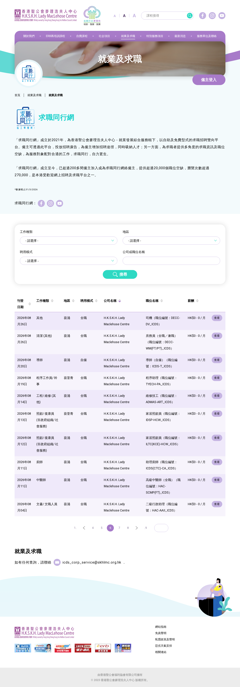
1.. (75, 528)
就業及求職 (34, 95)
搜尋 (123, 274)
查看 (217, 317)
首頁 (17, 95)
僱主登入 (209, 80)
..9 (145, 528)
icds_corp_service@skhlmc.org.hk (91, 562)
